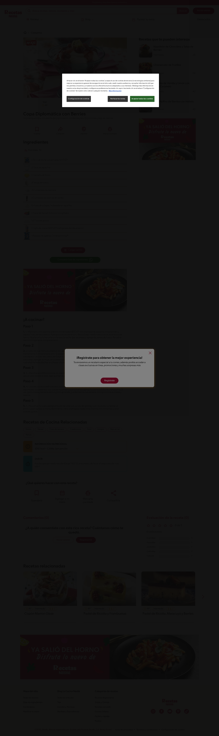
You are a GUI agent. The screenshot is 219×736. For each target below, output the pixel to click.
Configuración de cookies (78, 99)
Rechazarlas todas (117, 99)
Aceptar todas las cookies (142, 99)
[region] (110, 90)
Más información (115, 91)
